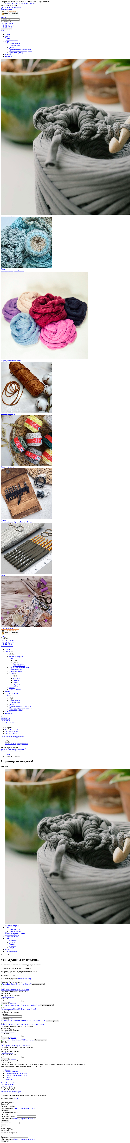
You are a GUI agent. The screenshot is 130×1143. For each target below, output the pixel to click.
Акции (7, 38)
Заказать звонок (7, 29)
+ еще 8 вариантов (7, 1032)
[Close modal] (13, 1102)
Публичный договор (16, 53)
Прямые (17, 522)
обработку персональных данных (24, 1108)
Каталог (7, 36)
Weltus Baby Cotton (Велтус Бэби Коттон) (15, 990)
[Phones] (1, 637)
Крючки (3, 575)
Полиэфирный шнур (8, 414)
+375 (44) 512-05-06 (7, 640)
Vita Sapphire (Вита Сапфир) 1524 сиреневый (16, 1045)
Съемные (11, 522)
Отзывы (12, 47)
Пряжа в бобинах (18, 271)
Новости (33, 3)
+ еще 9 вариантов (7, 997)
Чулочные (23, 522)
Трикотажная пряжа (8, 216)
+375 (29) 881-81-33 (7, 642)
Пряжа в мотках (6, 271)
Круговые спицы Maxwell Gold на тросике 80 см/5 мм (19, 1009)
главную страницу (24, 978)
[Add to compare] (3, 988)
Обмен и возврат (24, 3)
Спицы (3, 520)
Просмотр (12, 1003)
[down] (1, 1001)
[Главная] (10, 635)
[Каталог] (11, 651)
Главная (3, 3)
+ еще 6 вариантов (7, 1053)
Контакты (8, 56)
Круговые (4, 522)
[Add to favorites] (1, 988)
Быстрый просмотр (38, 984)
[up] (23, 1001)
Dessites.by (16, 1098)
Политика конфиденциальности (20, 49)
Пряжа (3, 269)
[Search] (5, 637)
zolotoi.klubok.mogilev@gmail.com (16, 744)
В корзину (5, 1003)
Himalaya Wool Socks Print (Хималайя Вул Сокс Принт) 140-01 (22, 1024)
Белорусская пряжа (7, 467)
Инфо (7, 42)
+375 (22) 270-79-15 (7, 644)
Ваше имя (5, 1104)
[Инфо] (10, 695)
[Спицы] (15, 673)
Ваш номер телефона (9, 1106)
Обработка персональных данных (20, 51)
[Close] (7, 1125)
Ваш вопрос (5, 1137)
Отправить (5, 1110)
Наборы (29, 522)
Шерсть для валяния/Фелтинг (11, 361)
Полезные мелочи (7, 628)
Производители (12, 3)
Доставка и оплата (11, 40)
